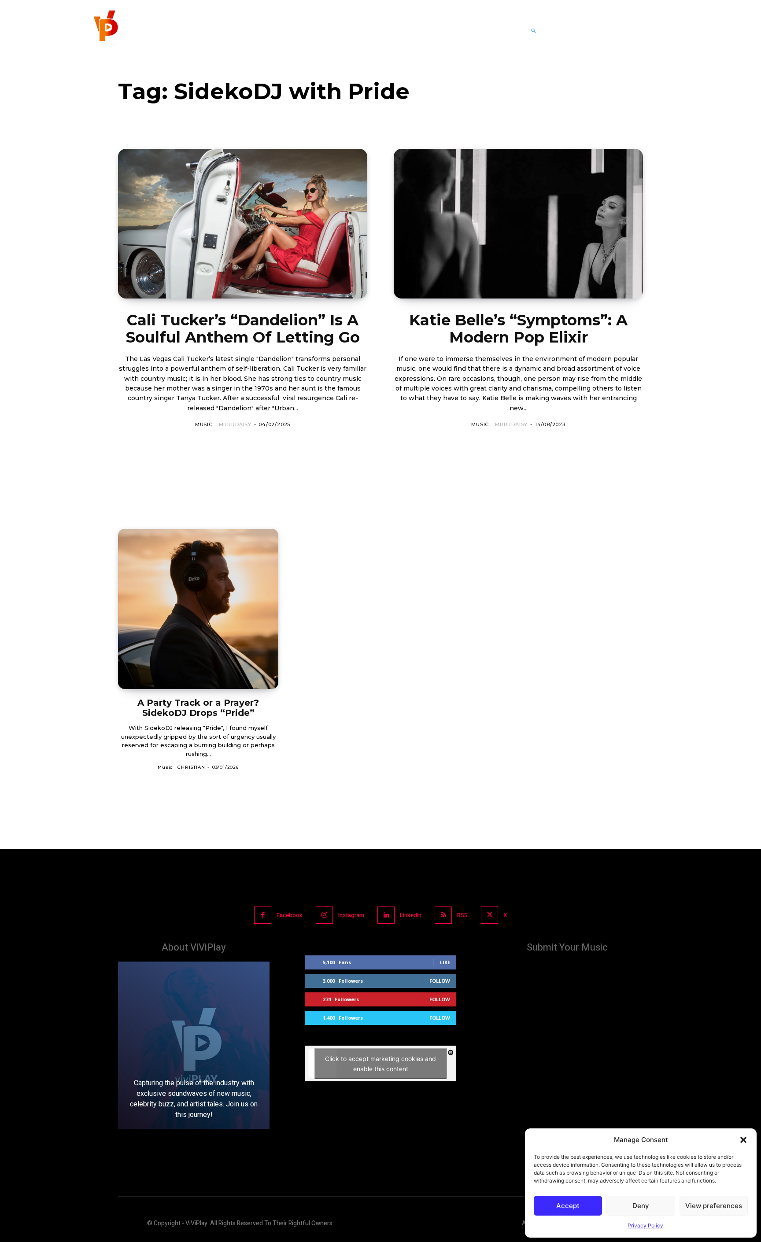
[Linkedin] (386, 915)
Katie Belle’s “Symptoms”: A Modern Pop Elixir (518, 328)
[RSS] (443, 915)
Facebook (290, 915)
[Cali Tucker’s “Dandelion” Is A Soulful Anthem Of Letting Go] (242, 224)
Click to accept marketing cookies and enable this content (380, 1063)
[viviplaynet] (105, 31)
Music (204, 424)
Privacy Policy (645, 1225)
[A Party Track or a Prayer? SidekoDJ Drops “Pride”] (198, 609)
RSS (462, 915)
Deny (640, 1205)
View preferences (713, 1205)
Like (445, 962)
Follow (439, 980)
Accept (568, 1205)
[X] (489, 915)
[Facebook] (262, 915)
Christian (191, 767)
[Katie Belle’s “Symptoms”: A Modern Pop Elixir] (518, 224)
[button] (743, 1139)
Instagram (351, 915)
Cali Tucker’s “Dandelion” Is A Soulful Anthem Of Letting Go (243, 328)
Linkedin (410, 915)
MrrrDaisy (235, 424)
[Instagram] (324, 915)
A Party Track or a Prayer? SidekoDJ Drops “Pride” (198, 707)
